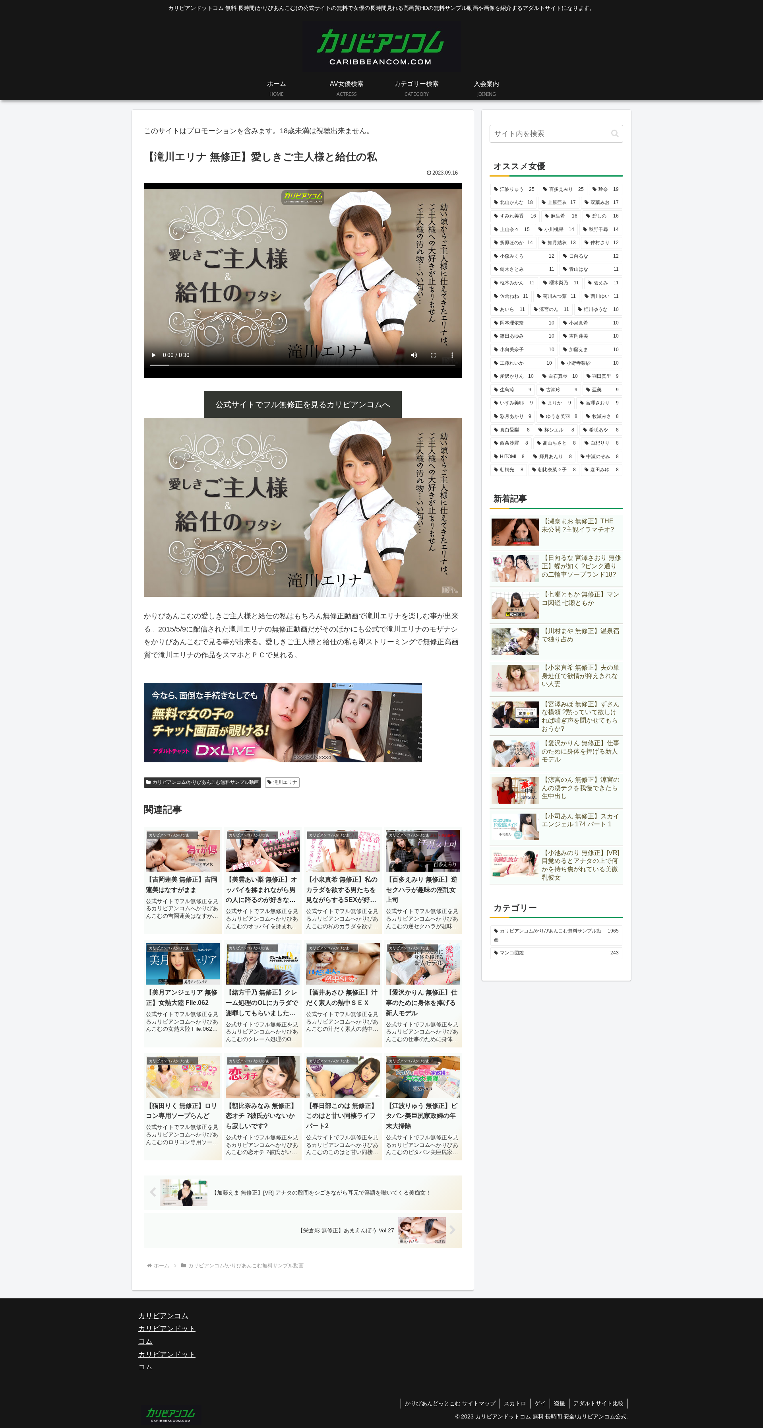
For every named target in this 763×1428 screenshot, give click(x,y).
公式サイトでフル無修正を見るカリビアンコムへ (302, 404)
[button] (615, 133)
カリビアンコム (163, 1316)
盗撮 (559, 1403)
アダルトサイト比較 (598, 1403)
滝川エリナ (285, 782)
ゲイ (540, 1403)
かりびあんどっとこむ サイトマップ (450, 1403)
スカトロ (515, 1403)
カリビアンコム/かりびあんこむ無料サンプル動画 (206, 782)
